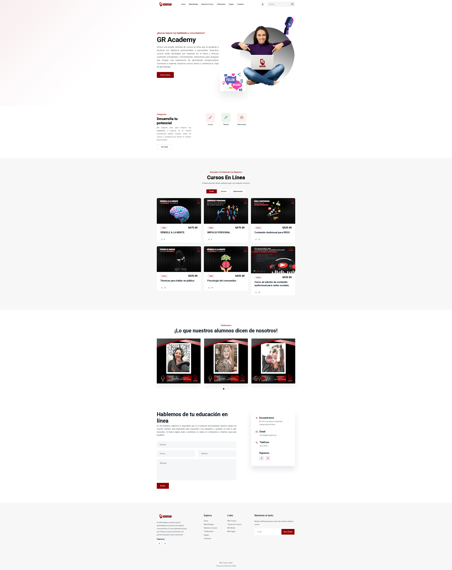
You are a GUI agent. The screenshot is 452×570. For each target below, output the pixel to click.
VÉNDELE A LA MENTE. (172, 232)
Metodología (193, 4)
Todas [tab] (211, 191)
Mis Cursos (231, 521)
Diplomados (241, 124)
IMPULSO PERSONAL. (219, 232)
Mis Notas (231, 528)
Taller (164, 228)
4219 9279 (263, 446)
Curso (258, 228)
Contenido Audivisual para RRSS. (272, 232)
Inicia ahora (165, 75)
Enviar (162, 486)
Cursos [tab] (223, 191)
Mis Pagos (231, 531)
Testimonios (221, 4)
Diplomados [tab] (238, 191)
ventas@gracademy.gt (268, 435)
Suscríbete (288, 532)
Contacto (240, 4)
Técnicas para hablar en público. (177, 280)
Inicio (183, 4)
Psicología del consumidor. (222, 280)
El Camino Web (227, 563)
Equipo (231, 4)
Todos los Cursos (234, 524)
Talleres (226, 124)
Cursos (210, 124)
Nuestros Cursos (207, 4)
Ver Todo (164, 147)
